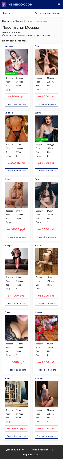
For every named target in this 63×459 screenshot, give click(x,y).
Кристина (9, 113)
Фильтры (7, 13)
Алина (7, 312)
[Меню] (59, 4)
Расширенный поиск (50, 13)
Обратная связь (31, 454)
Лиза (37, 179)
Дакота (38, 113)
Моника (38, 312)
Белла (8, 179)
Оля (37, 46)
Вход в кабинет (40, 449)
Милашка (9, 46)
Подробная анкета (16, 104)
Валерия (9, 245)
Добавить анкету (15, 449)
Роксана (38, 245)
